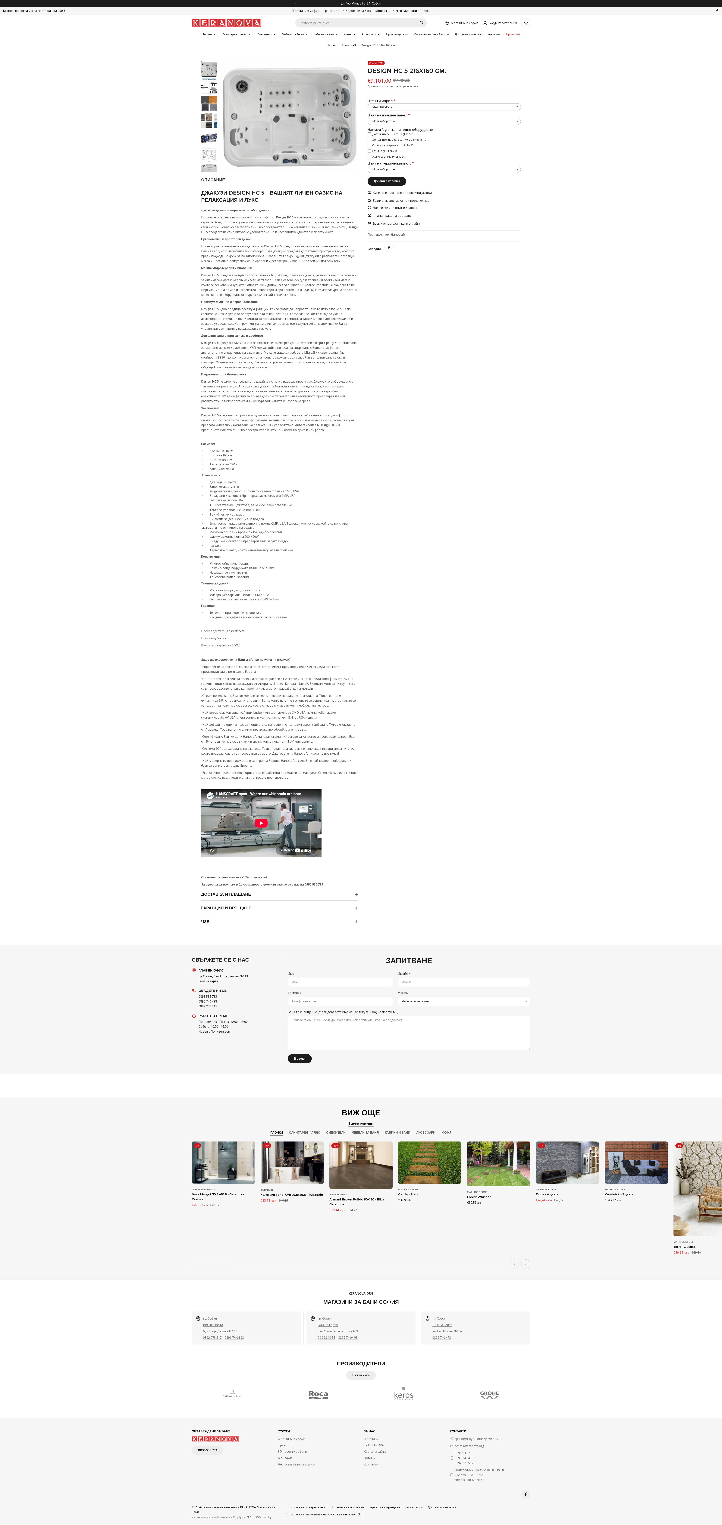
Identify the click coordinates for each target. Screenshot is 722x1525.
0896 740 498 (208, 1001)
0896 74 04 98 (234, 1338)
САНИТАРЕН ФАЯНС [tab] (304, 1132)
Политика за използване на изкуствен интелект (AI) (324, 1514)
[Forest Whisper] (498, 1163)
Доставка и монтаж (442, 1507)
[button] (295, 3)
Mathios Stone (408, 1189)
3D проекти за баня (357, 11)
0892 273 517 (208, 1006)
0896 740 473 (441, 1338)
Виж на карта (213, 1325)
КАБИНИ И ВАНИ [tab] (397, 1132)
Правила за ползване (348, 1507)
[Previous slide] (514, 1263)
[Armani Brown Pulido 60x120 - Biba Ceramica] (361, 1165)
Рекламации (414, 1507)
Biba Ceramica (338, 1194)
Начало (332, 45)
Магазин (404, 993)
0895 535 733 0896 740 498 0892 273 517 (464, 1458)
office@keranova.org (469, 1446)
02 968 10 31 (326, 1338)
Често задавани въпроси (411, 11)
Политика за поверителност (306, 1507)
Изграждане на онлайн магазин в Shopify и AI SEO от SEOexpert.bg (231, 1517)
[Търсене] (421, 23)
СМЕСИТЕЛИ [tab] (336, 1132)
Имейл (404, 974)
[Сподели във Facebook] (389, 249)
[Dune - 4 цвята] (567, 1162)
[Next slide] (525, 1263)
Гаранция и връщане (384, 1507)
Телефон (294, 993)
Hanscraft (349, 45)
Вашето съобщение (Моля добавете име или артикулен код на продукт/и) (343, 1012)
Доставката (375, 86)
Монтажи (382, 11)
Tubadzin (267, 1189)
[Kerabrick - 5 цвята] (636, 1162)
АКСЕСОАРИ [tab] (426, 1132)
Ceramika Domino (203, 1189)
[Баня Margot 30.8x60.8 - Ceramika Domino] (223, 1162)
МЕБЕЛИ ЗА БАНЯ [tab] (365, 1132)
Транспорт (331, 11)
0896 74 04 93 (348, 1338)
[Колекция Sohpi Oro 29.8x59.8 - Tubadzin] (292, 1162)
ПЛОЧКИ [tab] (276, 1132)
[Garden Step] (429, 1162)
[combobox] (361, 22)
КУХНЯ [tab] (446, 1132)
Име (291, 974)
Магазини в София (305, 11)
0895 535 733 (208, 996)
